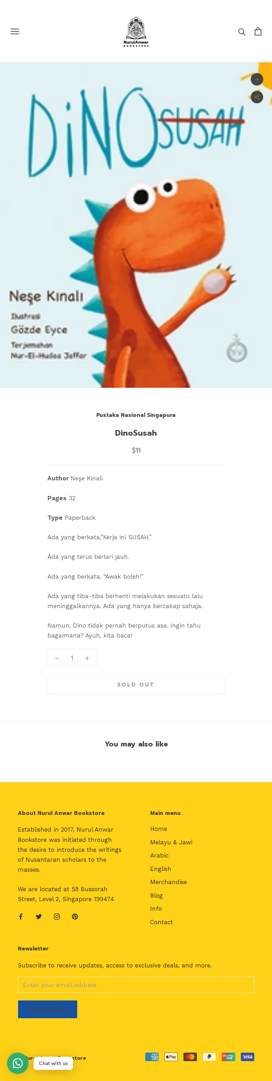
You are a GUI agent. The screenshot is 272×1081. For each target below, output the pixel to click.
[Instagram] (57, 916)
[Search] (242, 31)
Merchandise (168, 882)
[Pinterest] (75, 916)
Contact (161, 922)
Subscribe (47, 1009)
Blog (156, 895)
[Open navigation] (15, 31)
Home (158, 828)
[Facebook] (21, 916)
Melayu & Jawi (171, 842)
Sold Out (136, 685)
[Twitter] (39, 916)
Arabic (159, 855)
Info (156, 908)
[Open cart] (258, 31)
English (160, 868)
